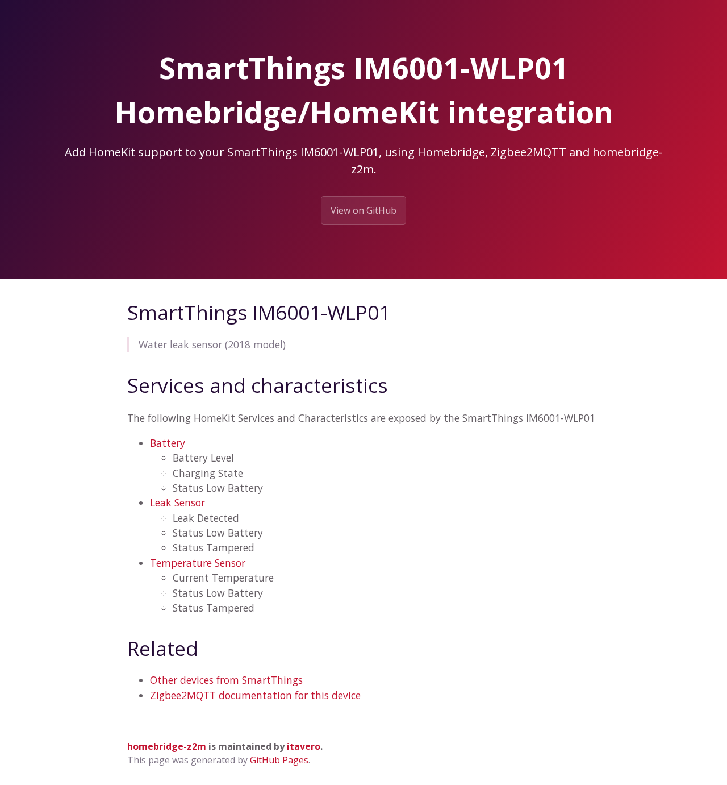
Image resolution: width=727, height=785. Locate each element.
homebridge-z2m (166, 746)
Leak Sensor (177, 502)
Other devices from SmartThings (226, 680)
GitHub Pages (279, 760)
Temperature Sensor (197, 563)
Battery (167, 443)
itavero (303, 746)
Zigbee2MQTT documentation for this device (255, 695)
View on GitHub (363, 210)
